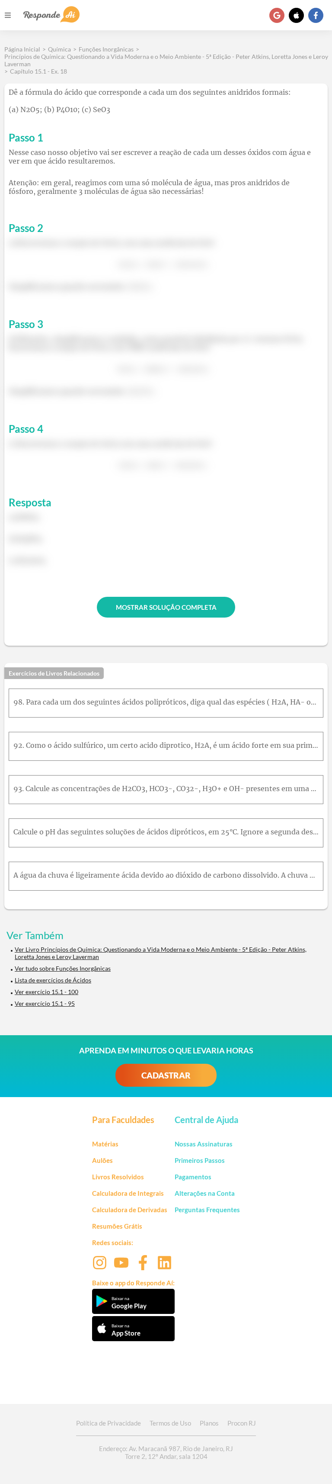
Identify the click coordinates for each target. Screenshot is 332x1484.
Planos (209, 1423)
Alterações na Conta (205, 1193)
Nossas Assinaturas (204, 1144)
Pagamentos (193, 1177)
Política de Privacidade (108, 1423)
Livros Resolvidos (118, 1177)
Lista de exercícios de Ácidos (53, 980)
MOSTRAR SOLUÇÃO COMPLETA (166, 607)
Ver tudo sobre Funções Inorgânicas (63, 968)
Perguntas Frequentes (207, 1210)
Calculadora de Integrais (128, 1193)
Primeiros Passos (200, 1160)
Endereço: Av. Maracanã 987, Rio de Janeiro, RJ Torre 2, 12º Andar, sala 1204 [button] (166, 1452)
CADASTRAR (166, 1075)
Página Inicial (22, 49)
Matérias (105, 1144)
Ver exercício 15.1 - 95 (45, 1003)
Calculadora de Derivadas (129, 1210)
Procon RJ (241, 1423)
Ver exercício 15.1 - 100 (46, 991)
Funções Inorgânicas (106, 49)
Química (59, 49)
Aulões (102, 1160)
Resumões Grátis (117, 1226)
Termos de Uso (170, 1423)
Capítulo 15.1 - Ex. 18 (38, 71)
